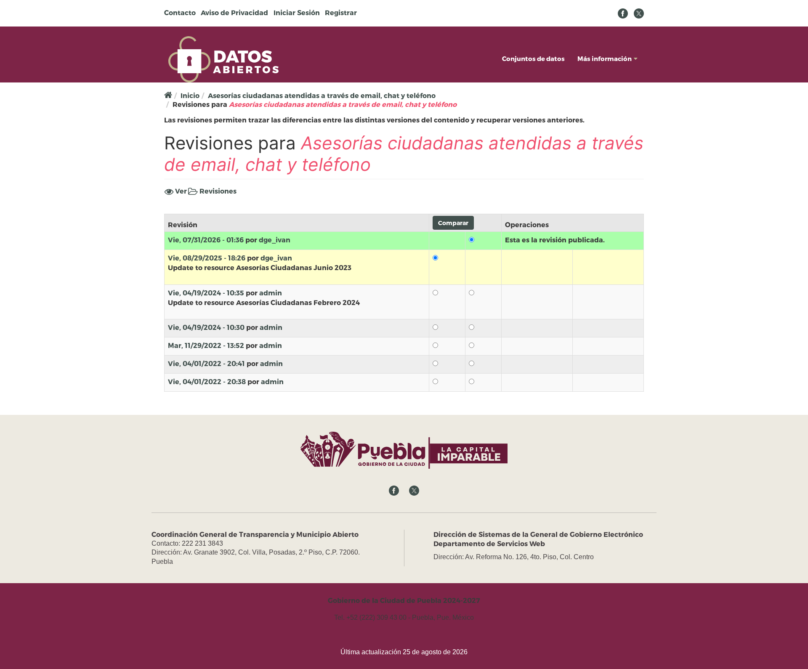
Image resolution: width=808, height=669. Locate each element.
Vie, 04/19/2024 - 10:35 (206, 293)
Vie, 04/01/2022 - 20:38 (207, 381)
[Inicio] (223, 58)
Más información (604, 58)
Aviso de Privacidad (234, 12)
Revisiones (217, 191)
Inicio (190, 95)
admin (270, 293)
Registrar (341, 12)
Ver (180, 191)
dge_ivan (274, 240)
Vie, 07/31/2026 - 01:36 (206, 240)
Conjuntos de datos (533, 58)
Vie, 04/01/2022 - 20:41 (206, 363)
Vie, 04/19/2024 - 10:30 (206, 327)
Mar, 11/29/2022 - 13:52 (206, 345)
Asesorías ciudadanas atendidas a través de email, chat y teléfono (322, 95)
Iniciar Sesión (297, 12)
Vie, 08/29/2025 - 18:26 (206, 258)
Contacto (180, 12)
